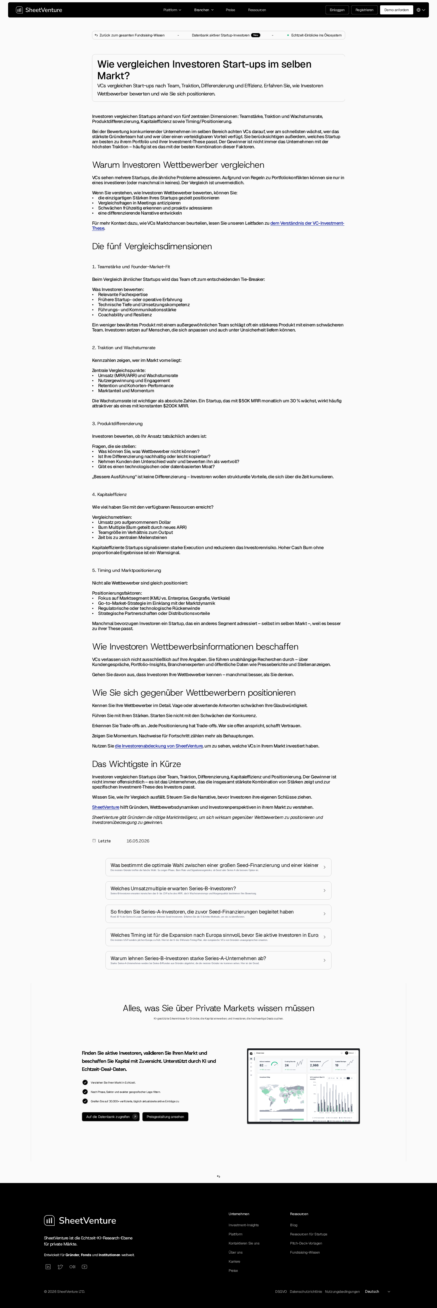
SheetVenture (105, 807)
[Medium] (72, 1267)
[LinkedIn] (48, 1267)
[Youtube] (84, 1267)
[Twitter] (60, 1267)
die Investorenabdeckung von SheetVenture (159, 746)
